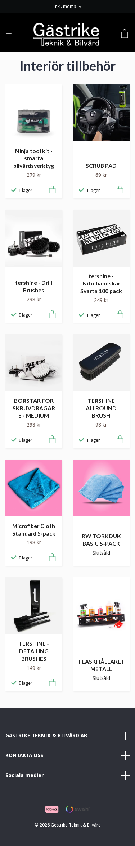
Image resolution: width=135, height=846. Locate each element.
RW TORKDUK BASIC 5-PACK (101, 539)
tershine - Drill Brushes (33, 286)
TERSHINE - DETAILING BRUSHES (33, 651)
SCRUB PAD (101, 165)
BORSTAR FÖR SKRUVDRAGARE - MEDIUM (34, 408)
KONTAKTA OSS (24, 755)
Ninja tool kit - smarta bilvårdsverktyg (33, 158)
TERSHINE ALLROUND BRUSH (101, 408)
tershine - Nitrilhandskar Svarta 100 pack (101, 283)
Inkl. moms (65, 6)
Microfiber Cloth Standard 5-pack (33, 529)
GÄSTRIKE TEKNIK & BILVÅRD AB (46, 735)
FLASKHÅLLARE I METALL (101, 665)
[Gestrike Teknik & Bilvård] (66, 34)
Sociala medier (24, 775)
